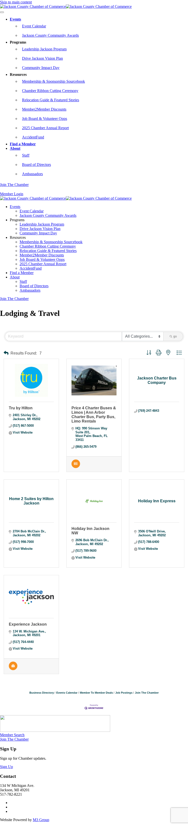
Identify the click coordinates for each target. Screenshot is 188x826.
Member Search (12, 735)
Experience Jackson (28, 624)
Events (15, 19)
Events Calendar (66, 692)
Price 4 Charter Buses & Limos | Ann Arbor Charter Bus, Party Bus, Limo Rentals (93, 414)
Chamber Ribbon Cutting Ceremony (50, 91)
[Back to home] (66, 6)
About (15, 148)
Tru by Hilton (21, 408)
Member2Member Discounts (44, 109)
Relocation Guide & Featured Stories (50, 100)
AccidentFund (33, 137)
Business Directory (41, 692)
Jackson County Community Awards (50, 35)
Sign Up (6, 767)
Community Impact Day (40, 68)
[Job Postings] (13, 669)
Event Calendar (34, 26)
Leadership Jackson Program (44, 49)
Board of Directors (36, 164)
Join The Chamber (14, 185)
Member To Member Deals (96, 692)
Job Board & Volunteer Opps (44, 118)
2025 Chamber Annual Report (45, 128)
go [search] (175, 336)
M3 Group (41, 820)
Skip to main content (16, 2)
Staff (25, 155)
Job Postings (123, 692)
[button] (6, 353)
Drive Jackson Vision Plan (42, 58)
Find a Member (23, 144)
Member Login (11, 194)
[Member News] (75, 467)
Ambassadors (32, 174)
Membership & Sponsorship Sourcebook (53, 81)
